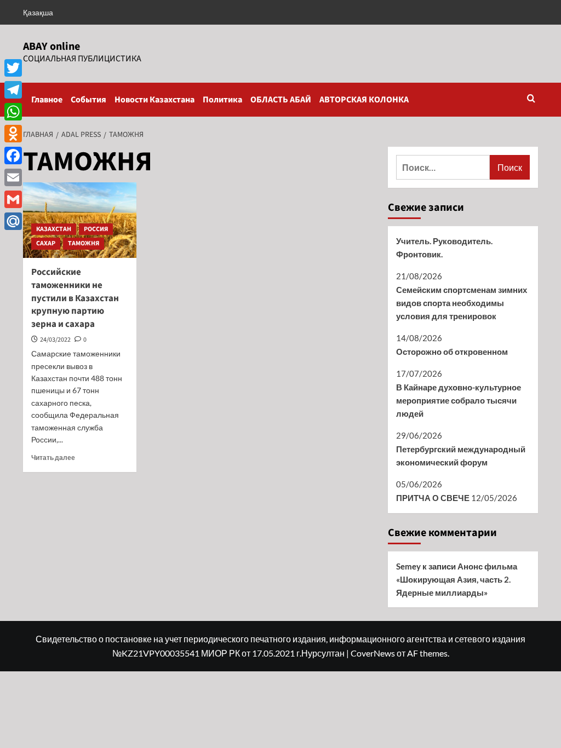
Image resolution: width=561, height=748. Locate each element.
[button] (531, 99)
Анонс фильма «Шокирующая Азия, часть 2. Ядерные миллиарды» (456, 579)
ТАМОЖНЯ (83, 243)
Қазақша (38, 12)
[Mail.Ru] (13, 221)
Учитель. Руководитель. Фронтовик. (444, 247)
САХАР (45, 243)
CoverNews (373, 653)
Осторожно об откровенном (452, 351)
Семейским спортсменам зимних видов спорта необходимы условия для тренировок (461, 303)
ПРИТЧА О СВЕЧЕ (433, 498)
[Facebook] (13, 155)
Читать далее (53, 457)
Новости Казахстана (154, 100)
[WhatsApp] (13, 112)
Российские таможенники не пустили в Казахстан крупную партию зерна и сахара (75, 298)
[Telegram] (13, 90)
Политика (222, 100)
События (88, 100)
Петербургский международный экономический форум (460, 455)
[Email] (13, 177)
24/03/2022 (55, 339)
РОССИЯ (96, 229)
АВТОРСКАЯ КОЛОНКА (364, 100)
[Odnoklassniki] (13, 134)
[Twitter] (13, 68)
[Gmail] (13, 199)
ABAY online (51, 46)
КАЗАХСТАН (53, 229)
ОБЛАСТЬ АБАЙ (280, 100)
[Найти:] (443, 167)
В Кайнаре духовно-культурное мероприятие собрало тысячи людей (458, 400)
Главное (46, 100)
